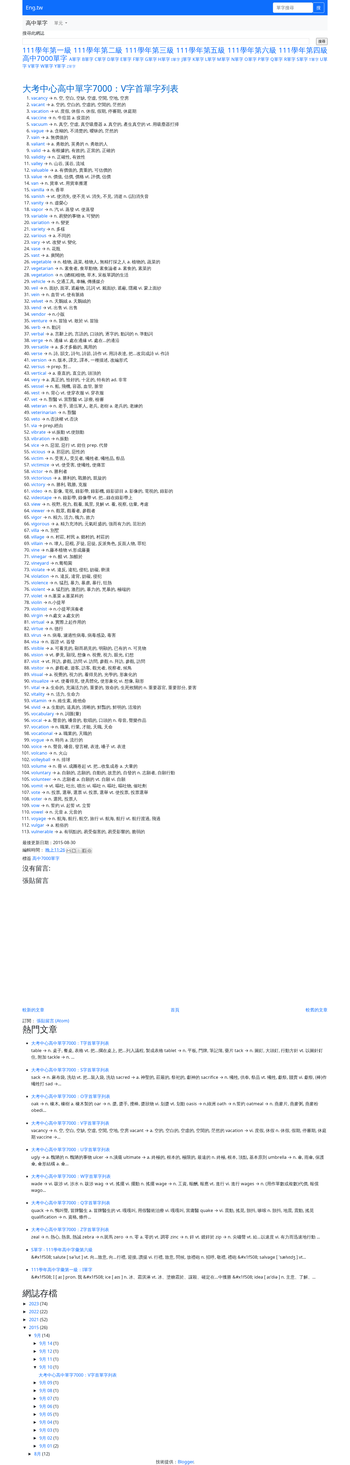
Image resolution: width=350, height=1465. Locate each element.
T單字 (314, 59)
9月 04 (46, 1422)
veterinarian (43, 412)
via (34, 425)
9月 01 (46, 1446)
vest (35, 393)
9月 (38, 1335)
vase (35, 249)
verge (37, 340)
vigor (36, 517)
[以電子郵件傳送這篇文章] (68, 850)
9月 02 (46, 1438)
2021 (34, 1320)
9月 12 (46, 1351)
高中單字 (37, 22)
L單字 (210, 59)
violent (38, 589)
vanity (37, 203)
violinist (39, 609)
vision (37, 655)
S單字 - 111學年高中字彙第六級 (62, 1250)
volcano (39, 753)
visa (35, 642)
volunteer (41, 779)
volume (38, 766)
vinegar (39, 556)
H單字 (164, 59)
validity (38, 157)
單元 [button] (59, 23)
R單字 (290, 59)
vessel (37, 386)
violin (36, 602)
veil (34, 288)
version (38, 360)
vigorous (40, 524)
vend (36, 308)
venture (39, 321)
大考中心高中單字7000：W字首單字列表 (71, 1176)
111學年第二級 (98, 50)
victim (37, 458)
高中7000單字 (44, 58)
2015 (34, 1327)
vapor (37, 209)
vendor (38, 314)
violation (40, 576)
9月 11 (46, 1359)
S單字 (302, 59)
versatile (40, 347)
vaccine (38, 118)
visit (35, 661)
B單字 (88, 59)
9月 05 (46, 1414)
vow (35, 805)
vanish (38, 196)
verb (35, 327)
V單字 (33, 66)
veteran (39, 406)
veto (35, 419)
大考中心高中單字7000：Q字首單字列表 (70, 1203)
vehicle (38, 281)
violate (38, 570)
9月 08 (46, 1390)
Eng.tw (34, 7)
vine (35, 550)
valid (36, 150)
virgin (37, 615)
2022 (34, 1312)
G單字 (151, 59)
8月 (38, 1454)
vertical (38, 373)
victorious (41, 478)
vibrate (38, 432)
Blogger (185, 1462)
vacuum (39, 124)
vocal (36, 720)
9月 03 (46, 1430)
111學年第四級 (303, 50)
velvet (37, 301)
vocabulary (42, 714)
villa (35, 530)
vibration (40, 439)
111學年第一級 (47, 50)
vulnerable (42, 832)
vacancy (39, 98)
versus (38, 367)
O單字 (250, 59)
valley (37, 163)
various (38, 236)
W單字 (46, 66)
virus (36, 635)
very (35, 380)
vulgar (37, 825)
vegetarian (42, 268)
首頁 (175, 1010)
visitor (37, 668)
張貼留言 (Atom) (53, 1021)
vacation (40, 111)
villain (37, 543)
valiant (38, 144)
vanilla (37, 190)
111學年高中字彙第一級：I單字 (61, 1270)
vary (35, 242)
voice (36, 746)
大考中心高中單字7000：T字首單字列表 (70, 1043)
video (36, 491)
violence (39, 583)
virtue (37, 629)
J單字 (186, 59)
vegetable (41, 262)
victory (38, 484)
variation (40, 222)
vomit (37, 786)
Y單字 (60, 66)
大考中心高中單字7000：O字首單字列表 (70, 1096)
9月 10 (46, 1367)
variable (39, 216)
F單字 (138, 59)
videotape (41, 498)
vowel (37, 812)
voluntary (41, 773)
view (35, 504)
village (37, 537)
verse (36, 353)
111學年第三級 (149, 50)
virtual (37, 622)
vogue (37, 740)
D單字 (113, 59)
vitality (38, 694)
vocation (40, 727)
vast (35, 255)
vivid (35, 707)
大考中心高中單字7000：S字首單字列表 (70, 1070)
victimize (40, 465)
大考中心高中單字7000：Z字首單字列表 (70, 1229)
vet (34, 399)
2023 (34, 1304)
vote (35, 792)
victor (37, 471)
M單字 (223, 59)
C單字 (100, 59)
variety (38, 229)
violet (36, 596)
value (36, 177)
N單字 (237, 59)
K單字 (198, 59)
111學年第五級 (200, 50)
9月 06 (46, 1406)
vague (37, 131)
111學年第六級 (252, 50)
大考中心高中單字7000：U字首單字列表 (70, 1150)
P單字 (263, 59)
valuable (39, 170)
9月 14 (46, 1343)
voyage (38, 818)
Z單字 (71, 66)
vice (35, 445)
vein (35, 294)
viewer (38, 511)
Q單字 (276, 59)
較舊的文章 (317, 1010)
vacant (38, 105)
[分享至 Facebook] (84, 850)
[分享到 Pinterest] (89, 850)
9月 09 (46, 1383)
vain (35, 137)
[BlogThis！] (74, 850)
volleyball (40, 760)
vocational (41, 733)
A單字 (75, 59)
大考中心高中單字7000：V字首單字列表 (70, 1123)
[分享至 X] (79, 850)
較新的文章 (33, 1010)
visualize (40, 681)
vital (35, 687)
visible (37, 648)
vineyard (40, 563)
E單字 (126, 59)
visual (37, 674)
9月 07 (46, 1398)
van (35, 183)
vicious (38, 452)
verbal (37, 334)
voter (36, 799)
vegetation (42, 275)
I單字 (175, 59)
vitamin (38, 701)
